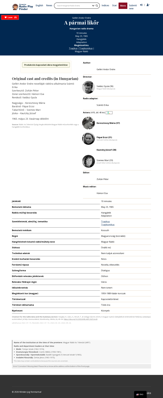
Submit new (133, 7)
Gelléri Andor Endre (106, 69)
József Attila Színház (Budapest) (108, 163)
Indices (105, 5)
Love (12, 17)
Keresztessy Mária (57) (108, 123)
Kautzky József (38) (106, 149)
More (123, 5)
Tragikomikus (86, 48)
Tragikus (73, 48)
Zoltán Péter (103, 179)
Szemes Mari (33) (105, 160)
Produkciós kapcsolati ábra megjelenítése (46, 65)
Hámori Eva (102, 193)
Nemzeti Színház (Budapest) (107, 140)
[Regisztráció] (148, 5)
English (39, 5)
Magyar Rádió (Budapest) (106, 89)
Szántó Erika (103, 105)
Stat (114, 5)
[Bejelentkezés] (141, 5)
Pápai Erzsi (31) (104, 137)
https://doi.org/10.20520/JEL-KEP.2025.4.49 (80, 319)
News (49, 5)
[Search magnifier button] (97, 5)
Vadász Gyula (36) (105, 86)
